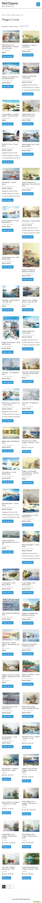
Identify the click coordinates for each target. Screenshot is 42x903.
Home (3, 15)
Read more (26, 451)
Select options (7, 56)
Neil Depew (10, 3)
